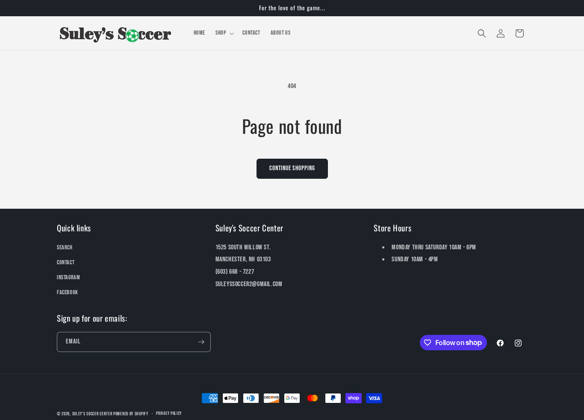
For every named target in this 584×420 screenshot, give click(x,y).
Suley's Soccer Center (92, 414)
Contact (65, 262)
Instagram (68, 277)
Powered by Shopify (130, 414)
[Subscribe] (201, 342)
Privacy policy (169, 413)
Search (65, 247)
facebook (67, 292)
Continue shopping (292, 168)
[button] (223, 33)
